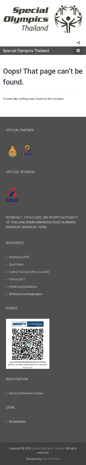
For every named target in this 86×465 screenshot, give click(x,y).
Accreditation (17, 421)
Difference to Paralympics (25, 294)
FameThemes (51, 458)
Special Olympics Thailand (26, 50)
